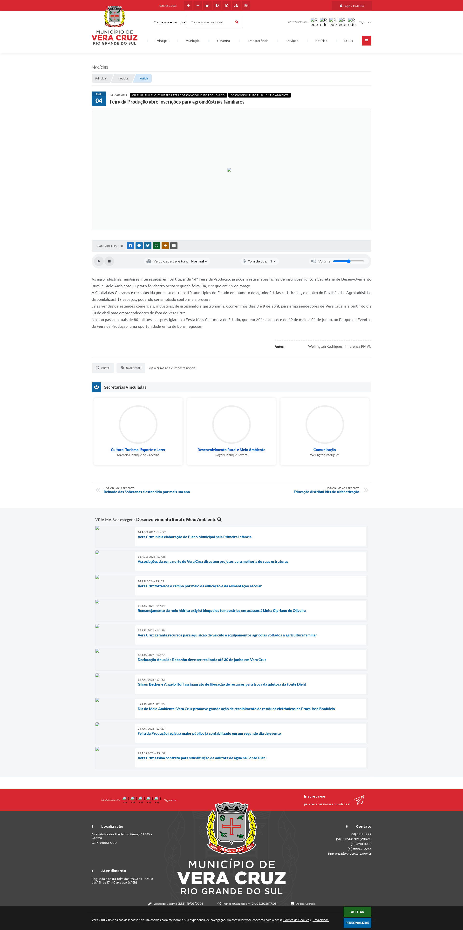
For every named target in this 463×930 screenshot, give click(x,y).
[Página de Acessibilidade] (246, 5)
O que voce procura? (170, 22)
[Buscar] (237, 22)
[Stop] (109, 261)
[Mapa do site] (236, 5)
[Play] (99, 261)
